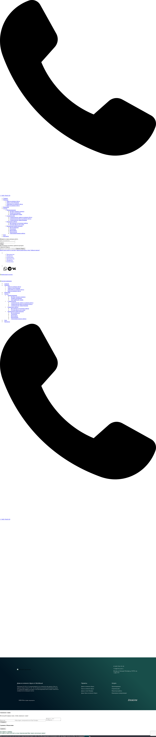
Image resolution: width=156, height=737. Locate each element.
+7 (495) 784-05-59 (5, 195)
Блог (4, 234)
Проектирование (11, 210)
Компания (6, 207)
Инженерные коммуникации (14, 226)
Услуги (5, 208)
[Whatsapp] (5, 269)
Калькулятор (9, 257)
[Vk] (14, 269)
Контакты (6, 236)
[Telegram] (10, 269)
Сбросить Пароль (20, 248)
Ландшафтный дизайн (16, 214)
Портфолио (9, 256)
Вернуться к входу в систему (8, 250)
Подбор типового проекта (17, 211)
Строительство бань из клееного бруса (20, 218)
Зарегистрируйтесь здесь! (23, 250)
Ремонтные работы (11, 221)
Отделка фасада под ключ (17, 224)
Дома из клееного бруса (13, 201)
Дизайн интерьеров (15, 213)
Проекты (5, 199)
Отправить (3, 722)
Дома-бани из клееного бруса (14, 204)
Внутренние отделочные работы (19, 223)
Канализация (13, 232)
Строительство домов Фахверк (18, 220)
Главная (5, 198)
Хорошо (86, 736)
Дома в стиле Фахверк (12, 202)
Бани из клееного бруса (13, 205)
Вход (2, 244)
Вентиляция (13, 230)
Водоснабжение (14, 227)
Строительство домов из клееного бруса (21, 217)
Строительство (10, 216)
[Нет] (89, 736)
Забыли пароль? (35, 250)
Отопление (13, 229)
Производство (10, 254)
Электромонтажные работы (17, 233)
